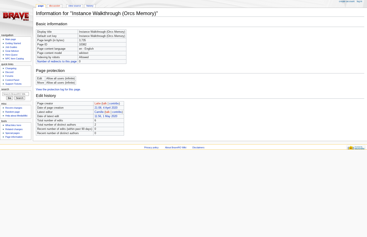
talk (104, 103)
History (89, 5)
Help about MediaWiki (16, 115)
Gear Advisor (12, 51)
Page (41, 5)
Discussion (54, 5)
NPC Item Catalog (14, 58)
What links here (13, 125)
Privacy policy (151, 147)
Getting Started (13, 43)
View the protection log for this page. (58, 89)
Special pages (12, 133)
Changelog (10, 68)
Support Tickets (13, 84)
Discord (9, 72)
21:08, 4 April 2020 (106, 107)
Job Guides (11, 47)
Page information (14, 137)
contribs (114, 103)
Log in (359, 1)
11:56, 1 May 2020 (106, 116)
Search (5, 89)
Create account (346, 1)
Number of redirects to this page (57, 61)
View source (74, 5)
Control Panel (12, 80)
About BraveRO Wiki (175, 147)
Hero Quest (11, 54)
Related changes (14, 129)
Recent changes (13, 108)
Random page (12, 112)
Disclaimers (198, 147)
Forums (9, 76)
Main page (10, 39)
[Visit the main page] (16, 16)
